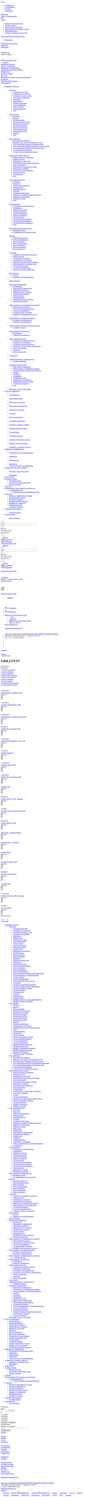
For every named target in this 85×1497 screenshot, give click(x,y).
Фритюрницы (18, 996)
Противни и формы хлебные (19, 1336)
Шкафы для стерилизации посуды (25, 1248)
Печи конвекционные (21, 971)
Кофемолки (13, 1356)
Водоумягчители (15, 1370)
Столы (15, 1095)
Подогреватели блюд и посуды (24, 981)
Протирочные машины (21, 1134)
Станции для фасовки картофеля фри (26, 986)
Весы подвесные (19, 1192)
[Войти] (2, 586)
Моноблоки (17, 1033)
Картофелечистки (19, 1117)
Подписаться (6, 1430)
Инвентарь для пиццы (17, 1325)
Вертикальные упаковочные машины (26, 1289)
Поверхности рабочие (21, 1084)
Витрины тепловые (20, 940)
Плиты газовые (18, 977)
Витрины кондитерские (21, 1011)
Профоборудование (12, 925)
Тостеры (16, 994)
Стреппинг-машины (20, 1310)
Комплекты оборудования (18, 1390)
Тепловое (12, 927)
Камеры (16, 1022)
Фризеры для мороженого (22, 1254)
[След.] (1, 917)
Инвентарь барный (16, 1323)
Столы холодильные (20, 1042)
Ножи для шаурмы (19, 1278)
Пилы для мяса (18, 1231)
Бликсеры (16, 1112)
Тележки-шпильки (19, 1102)
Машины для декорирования (23, 1216)
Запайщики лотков (20, 1299)
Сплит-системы (18, 1035)
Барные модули (18, 1198)
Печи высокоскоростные (22, 966)
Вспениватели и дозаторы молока (21, 1351)
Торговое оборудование (13, 1398)
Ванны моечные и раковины (23, 1072)
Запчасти (8, 1375)
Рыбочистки (17, 1136)
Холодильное (14, 1003)
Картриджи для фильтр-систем (20, 1371)
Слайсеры (16, 1138)
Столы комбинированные (22, 1039)
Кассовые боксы (15, 1399)
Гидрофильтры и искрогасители (24, 1177)
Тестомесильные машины (22, 1164)
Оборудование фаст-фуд (17, 1265)
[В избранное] (2, 697)
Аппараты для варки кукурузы (24, 1267)
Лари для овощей (19, 1080)
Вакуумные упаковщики (22, 1287)
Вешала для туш (19, 1074)
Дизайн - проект (10, 25)
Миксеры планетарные (21, 1125)
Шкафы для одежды (20, 1104)
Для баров (12, 1194)
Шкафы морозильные (21, 1046)
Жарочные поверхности (21, 951)
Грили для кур (18, 943)
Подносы (12, 1330)
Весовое (12, 1179)
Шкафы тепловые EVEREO (23, 1001)
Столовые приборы (16, 1342)
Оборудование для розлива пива (24, 1205)
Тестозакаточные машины (22, 1162)
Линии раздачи (14, 1218)
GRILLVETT (9, 1366)
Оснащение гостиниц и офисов (16, 1360)
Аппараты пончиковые (21, 934)
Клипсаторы (17, 1222)
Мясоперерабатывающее (18, 1220)
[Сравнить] (2, 699)
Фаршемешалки (18, 1233)
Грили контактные (19, 945)
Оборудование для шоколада (19, 1259)
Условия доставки (7, 1464)
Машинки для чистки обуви (19, 1362)
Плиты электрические (21, 979)
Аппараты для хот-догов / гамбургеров (27, 1272)
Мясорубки (17, 1128)
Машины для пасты (20, 1153)
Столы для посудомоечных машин (25, 1069)
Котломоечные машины (21, 1057)
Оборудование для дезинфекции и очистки (24, 1239)
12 (7, 919)
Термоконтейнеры (19, 1284)
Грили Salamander (19, 942)
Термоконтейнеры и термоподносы (21, 1282)
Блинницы (17, 936)
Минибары (13, 1364)
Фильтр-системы (15, 1373)
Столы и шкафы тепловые (22, 988)
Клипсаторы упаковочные (22, 1300)
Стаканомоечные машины (22, 1067)
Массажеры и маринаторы (22, 1224)
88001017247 (5, 52)
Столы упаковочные (20, 1308)
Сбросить (12, 1422)
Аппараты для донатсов (21, 930)
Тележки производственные (23, 1100)
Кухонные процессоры (21, 1121)
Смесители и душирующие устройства (27, 1091)
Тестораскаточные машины (23, 1166)
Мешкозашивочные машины (23, 1302)
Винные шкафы (18, 1009)
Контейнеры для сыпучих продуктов (26, 1078)
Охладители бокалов (20, 1207)
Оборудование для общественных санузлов (24, 1256)
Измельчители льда (20, 1020)
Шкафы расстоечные (20, 1171)
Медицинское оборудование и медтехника (20, 1377)
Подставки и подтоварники (23, 1085)
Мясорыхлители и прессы (22, 1227)
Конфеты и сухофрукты (17, 1392)
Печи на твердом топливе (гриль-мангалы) (28, 973)
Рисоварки (17, 983)
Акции (3, 1436)
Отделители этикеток (21, 1304)
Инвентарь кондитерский (18, 1327)
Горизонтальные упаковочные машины (27, 1291)
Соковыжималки (19, 1140)
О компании (9, 5)
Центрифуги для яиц (20, 1170)
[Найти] (2, 534)
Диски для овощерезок (21, 1113)
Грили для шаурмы (20, 1274)
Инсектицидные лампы (21, 1241)
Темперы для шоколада (21, 1263)
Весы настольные (19, 1190)
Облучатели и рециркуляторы (23, 1242)
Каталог (4, 1432)
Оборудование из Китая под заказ (17, 29)
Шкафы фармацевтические (22, 1050)
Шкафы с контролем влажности (24, 1048)
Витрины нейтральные (17, 1386)
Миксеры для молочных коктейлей (25, 1203)
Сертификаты (10, 7)
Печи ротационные (20, 1156)
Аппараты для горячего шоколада (25, 1196)
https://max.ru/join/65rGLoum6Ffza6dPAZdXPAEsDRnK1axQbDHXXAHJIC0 (31, 634)
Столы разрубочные (20, 1097)
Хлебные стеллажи (16, 1396)
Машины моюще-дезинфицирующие (26, 1381)
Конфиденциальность (8, 1488)
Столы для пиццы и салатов (23, 1037)
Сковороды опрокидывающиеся (24, 985)
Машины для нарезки (21, 1226)
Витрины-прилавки (20, 1014)
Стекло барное (14, 1340)
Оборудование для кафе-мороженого (22, 1250)
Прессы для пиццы (20, 1158)
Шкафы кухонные (19, 1106)
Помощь (4, 1459)
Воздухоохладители (20, 1016)
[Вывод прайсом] (4, 687)
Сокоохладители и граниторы (23, 1211)
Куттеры (16, 1119)
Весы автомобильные (21, 1183)
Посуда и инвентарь (12, 1319)
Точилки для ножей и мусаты (19, 1343)
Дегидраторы (18, 949)
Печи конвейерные (20, 970)
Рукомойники (18, 1089)
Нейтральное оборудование (19, 1071)
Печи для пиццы (19, 968)
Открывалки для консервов (23, 1132)
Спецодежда (13, 1280)
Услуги (3, 1440)
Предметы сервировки (17, 1334)
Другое (15, 1214)
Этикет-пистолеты (19, 1315)
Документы (9, 11)
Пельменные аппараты (21, 1229)
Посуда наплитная (15, 1332)
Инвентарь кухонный (16, 1328)
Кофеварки (13, 1353)
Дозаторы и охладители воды (23, 1149)
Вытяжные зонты (19, 1175)
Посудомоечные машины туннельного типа (28, 1065)
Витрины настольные (21, 1013)
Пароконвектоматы (20, 964)
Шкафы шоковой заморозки (23, 1054)
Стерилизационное (16, 1379)
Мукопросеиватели (20, 1155)
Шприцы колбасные (20, 1237)
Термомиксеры (18, 992)
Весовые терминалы (20, 1181)
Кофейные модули (15, 1394)
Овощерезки (17, 1130)
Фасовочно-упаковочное (18, 1285)
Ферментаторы (18, 1168)
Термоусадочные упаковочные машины (27, 1312)
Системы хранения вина (22, 1209)
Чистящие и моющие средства (19, 1347)
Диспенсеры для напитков (22, 1201)
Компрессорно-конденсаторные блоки (26, 1028)
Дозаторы (16, 1276)
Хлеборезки (17, 1145)
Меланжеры (17, 1261)
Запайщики (17, 1297)
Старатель (8, 1383)
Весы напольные (19, 1188)
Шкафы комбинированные (22, 1044)
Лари (15, 1029)
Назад (12, 617)
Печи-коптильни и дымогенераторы (26, 975)
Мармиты (16, 958)
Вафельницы (17, 938)
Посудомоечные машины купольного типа (28, 1061)
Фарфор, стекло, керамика (18, 1345)
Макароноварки (19, 957)
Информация (5, 1453)
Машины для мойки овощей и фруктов (27, 1123)
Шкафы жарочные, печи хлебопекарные (27, 999)
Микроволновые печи (21, 960)
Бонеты (16, 1007)
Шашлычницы (18, 998)
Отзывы (8, 9)
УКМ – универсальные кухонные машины (28, 1143)
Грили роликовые (19, 947)
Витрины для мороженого (22, 1252)
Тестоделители (18, 1160)
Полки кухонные (19, 1087)
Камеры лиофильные (20, 1024)
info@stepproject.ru (11, 624)
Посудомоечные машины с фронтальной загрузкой (31, 1063)
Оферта (3, 1490)
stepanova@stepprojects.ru (13, 628)
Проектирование (11, 31)
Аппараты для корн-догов (22, 932)
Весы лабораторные (20, 1186)
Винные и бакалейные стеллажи (20, 1384)
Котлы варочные (19, 955)
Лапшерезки (17, 1151)
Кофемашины (14, 1355)
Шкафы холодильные (20, 1052)
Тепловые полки (19, 990)
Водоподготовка (11, 1368)
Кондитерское (14, 1213)
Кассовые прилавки (16, 1388)
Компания (4, 1442)
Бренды (3, 1438)
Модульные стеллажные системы (25, 1082)
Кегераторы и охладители (22, 1026)
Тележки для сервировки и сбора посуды (27, 1099)
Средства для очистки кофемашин (21, 1358)
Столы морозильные (20, 1041)
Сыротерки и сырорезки (21, 1142)
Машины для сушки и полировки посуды (28, 1059)
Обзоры (3, 1468)
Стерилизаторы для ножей (22, 1246)
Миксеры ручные (19, 1127)
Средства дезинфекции (21, 1244)
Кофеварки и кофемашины (14, 1349)
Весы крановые (18, 1185)
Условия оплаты (6, 1462)
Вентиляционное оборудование (20, 1173)
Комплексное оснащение (14, 23)
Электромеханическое (17, 1108)
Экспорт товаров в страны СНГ (16, 33)
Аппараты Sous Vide (20, 928)
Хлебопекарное (14, 1147)
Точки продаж (10, 1401)
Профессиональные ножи (18, 1338)
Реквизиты (9, 40)
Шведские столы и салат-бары (20, 1317)
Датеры (16, 1293)
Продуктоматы (14, 1403)
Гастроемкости (14, 1321)
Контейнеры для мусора (21, 1076)
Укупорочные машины (21, 1313)
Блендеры (16, 1110)
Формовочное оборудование (23, 1235)
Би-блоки (16, 1005)
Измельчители (18, 1115)
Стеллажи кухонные (20, 1093)
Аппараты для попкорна (21, 1269)
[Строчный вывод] (2, 687)
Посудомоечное (14, 1056)
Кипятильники (18, 953)
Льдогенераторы (19, 1031)
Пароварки (17, 962)
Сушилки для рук (19, 1257)
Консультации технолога (13, 27)
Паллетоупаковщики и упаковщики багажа (28, 1306)
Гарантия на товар (7, 1466)
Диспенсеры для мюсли (21, 1199)
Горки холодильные (20, 1018)
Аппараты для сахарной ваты (23, 1270)
